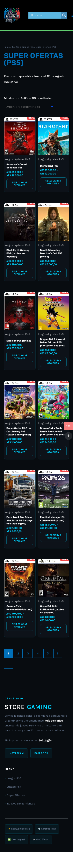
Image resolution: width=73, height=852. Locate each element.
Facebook (41, 753)
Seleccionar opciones (20, 184)
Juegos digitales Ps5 (23, 47)
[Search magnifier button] (64, 15)
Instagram (16, 753)
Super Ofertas (16, 795)
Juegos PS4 (14, 786)
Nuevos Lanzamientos (21, 803)
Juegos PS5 (14, 778)
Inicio (7, 47)
